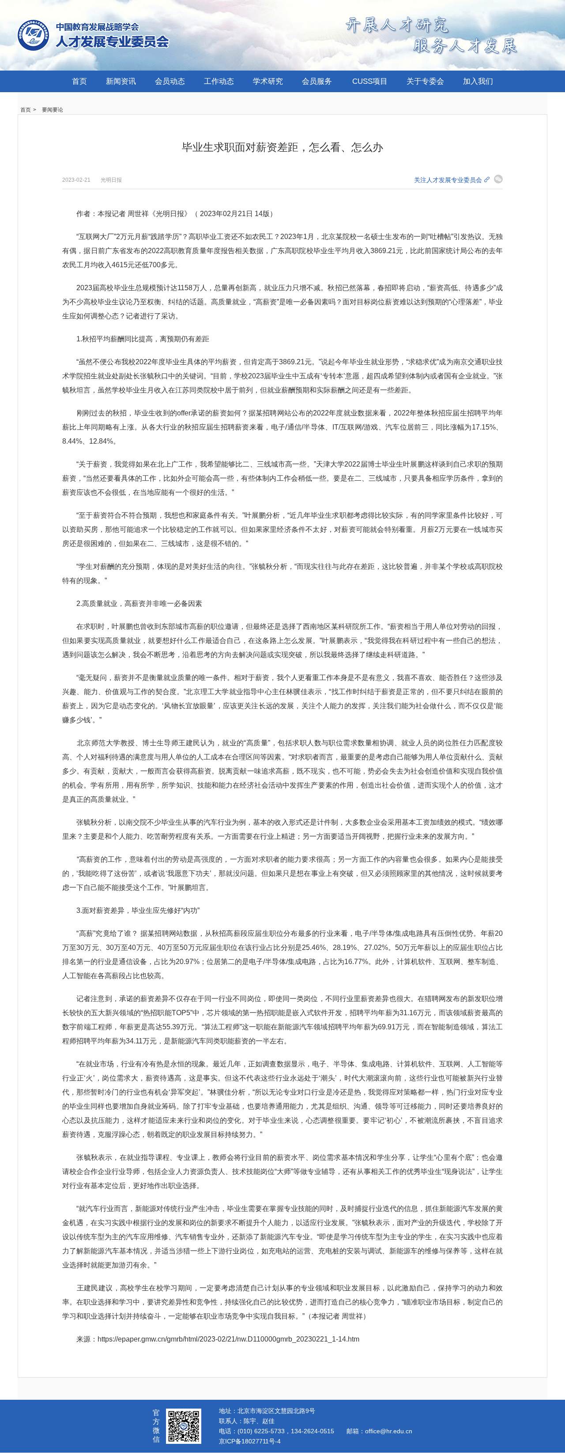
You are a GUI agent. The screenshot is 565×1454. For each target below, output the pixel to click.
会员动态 (170, 81)
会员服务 (317, 81)
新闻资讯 (121, 81)
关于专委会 (425, 81)
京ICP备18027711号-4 (250, 1441)
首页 (79, 81)
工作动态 (219, 81)
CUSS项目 (370, 81)
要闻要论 (52, 110)
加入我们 (478, 81)
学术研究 (268, 81)
